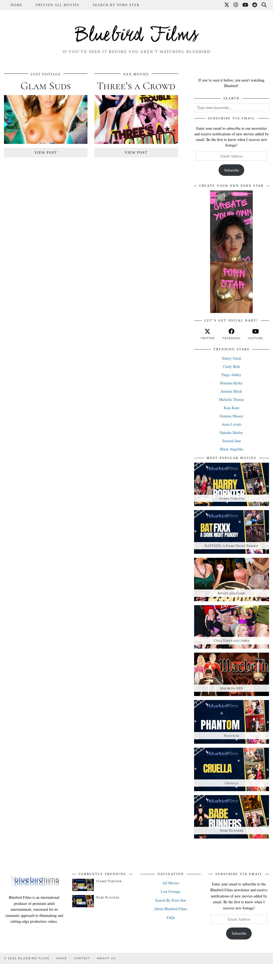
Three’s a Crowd (136, 85)
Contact (82, 958)
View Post (45, 152)
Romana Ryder (231, 382)
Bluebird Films (136, 36)
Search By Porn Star (116, 5)
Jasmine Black (231, 391)
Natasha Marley (231, 432)
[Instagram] (236, 5)
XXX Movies (136, 74)
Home (16, 5)
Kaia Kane (231, 407)
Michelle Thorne (231, 399)
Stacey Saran (231, 358)
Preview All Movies (57, 5)
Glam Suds (46, 85)
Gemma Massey (231, 415)
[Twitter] (227, 5)
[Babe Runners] (83, 901)
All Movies (170, 882)
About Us (106, 958)
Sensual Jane (231, 440)
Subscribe (231, 170)
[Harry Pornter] (83, 885)
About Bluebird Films (170, 908)
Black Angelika (231, 449)
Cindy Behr (231, 366)
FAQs (171, 917)
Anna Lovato (231, 424)
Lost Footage (46, 74)
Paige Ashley (231, 374)
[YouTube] (245, 5)
